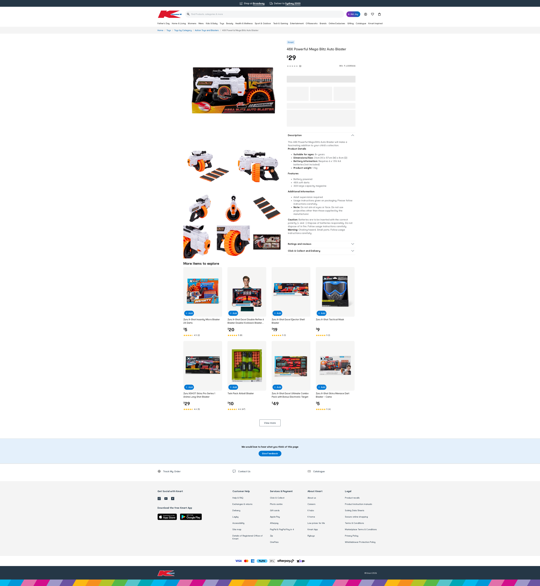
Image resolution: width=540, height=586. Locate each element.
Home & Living (179, 23)
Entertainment (297, 23)
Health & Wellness (244, 23)
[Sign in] (366, 14)
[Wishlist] (372, 14)
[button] (379, 14)
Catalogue (361, 23)
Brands (323, 23)
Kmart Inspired (375, 23)
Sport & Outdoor (263, 23)
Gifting (350, 23)
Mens (201, 23)
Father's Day (164, 23)
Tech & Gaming (280, 23)
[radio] (233, 90)
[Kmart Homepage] (170, 14)
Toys (222, 23)
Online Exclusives (337, 23)
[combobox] (264, 14)
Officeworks (312, 23)
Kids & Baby (212, 23)
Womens (192, 23)
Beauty (229, 23)
